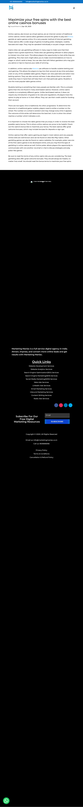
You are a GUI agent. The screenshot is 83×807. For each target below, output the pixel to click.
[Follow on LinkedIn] (66, 405)
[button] (6, 800)
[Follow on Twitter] (70, 405)
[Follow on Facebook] (56, 405)
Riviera (70, 37)
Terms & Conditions (41, 454)
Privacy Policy (41, 450)
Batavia (35, 69)
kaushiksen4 (16, 26)
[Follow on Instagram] (61, 405)
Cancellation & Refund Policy (41, 457)
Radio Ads (41, 399)
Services (49, 369)
